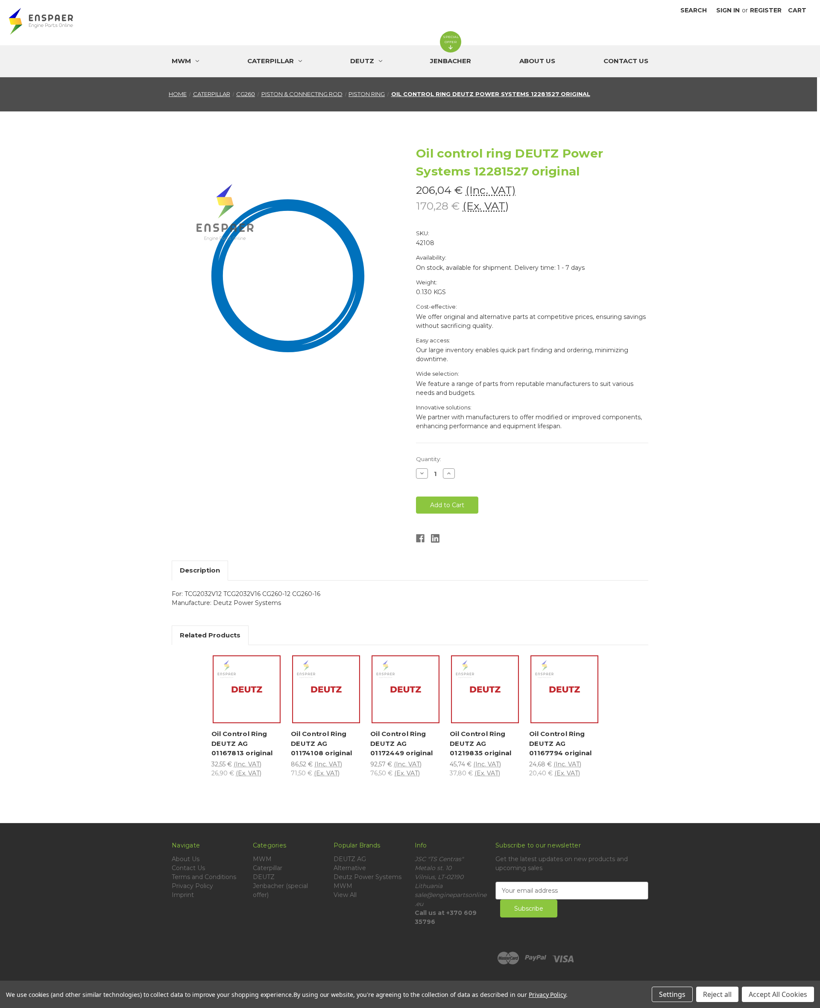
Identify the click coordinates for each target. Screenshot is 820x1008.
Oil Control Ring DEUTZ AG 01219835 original (480, 743)
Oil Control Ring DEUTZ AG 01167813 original (241, 743)
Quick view (248, 675)
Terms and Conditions (204, 877)
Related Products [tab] (210, 635)
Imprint (183, 895)
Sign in (728, 10)
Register (766, 10)
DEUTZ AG (350, 859)
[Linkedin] (435, 538)
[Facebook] (420, 538)
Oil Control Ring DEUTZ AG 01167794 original (560, 743)
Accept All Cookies (778, 994)
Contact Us (625, 61)
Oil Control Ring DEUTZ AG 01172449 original (401, 743)
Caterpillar (267, 868)
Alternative (350, 868)
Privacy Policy (192, 886)
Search (693, 10)
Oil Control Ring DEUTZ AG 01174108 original (321, 743)
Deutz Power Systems (367, 877)
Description (200, 570)
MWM (262, 859)
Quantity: (428, 459)
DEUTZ (264, 877)
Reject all (717, 994)
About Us (537, 61)
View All (345, 895)
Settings (672, 994)
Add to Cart (249, 699)
